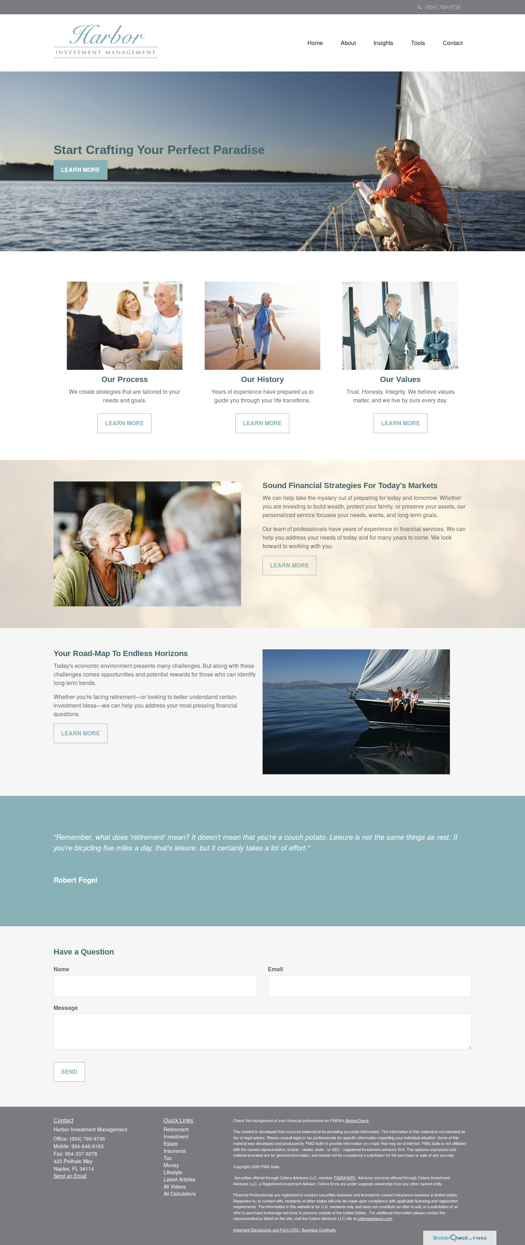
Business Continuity (319, 1229)
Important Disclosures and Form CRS (266, 1229)
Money (171, 1165)
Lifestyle (173, 1172)
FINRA (340, 1177)
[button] (348, 43)
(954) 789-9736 (443, 6)
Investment (176, 1136)
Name (61, 969)
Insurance (175, 1150)
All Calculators (180, 1193)
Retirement (176, 1129)
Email (275, 969)
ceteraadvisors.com (375, 1218)
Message (66, 1008)
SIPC (351, 1177)
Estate (171, 1143)
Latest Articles (179, 1179)
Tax (168, 1157)
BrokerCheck (357, 1120)
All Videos (175, 1186)
